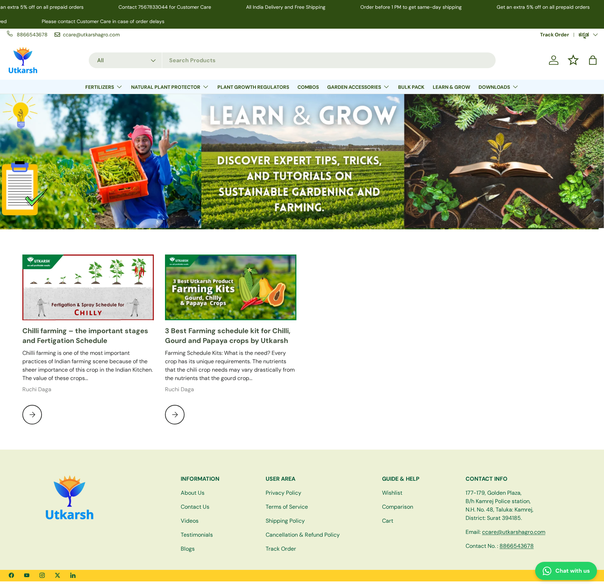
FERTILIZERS (99, 87)
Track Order (554, 34)
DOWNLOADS (494, 87)
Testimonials (197, 534)
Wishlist (392, 492)
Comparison (397, 506)
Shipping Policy (285, 520)
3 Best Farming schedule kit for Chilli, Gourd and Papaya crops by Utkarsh (227, 335)
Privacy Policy (283, 492)
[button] (593, 60)
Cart (387, 520)
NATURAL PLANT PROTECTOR (165, 87)
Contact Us (195, 506)
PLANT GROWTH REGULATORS (253, 87)
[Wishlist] (573, 60)
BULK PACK (411, 87)
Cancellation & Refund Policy (303, 534)
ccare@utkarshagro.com (513, 532)
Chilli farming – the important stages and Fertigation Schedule (85, 335)
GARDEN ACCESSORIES (354, 87)
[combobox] (292, 60)
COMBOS (308, 87)
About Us (192, 492)
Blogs (188, 548)
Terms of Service (287, 506)
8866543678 (516, 546)
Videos (190, 520)
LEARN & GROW (451, 87)
